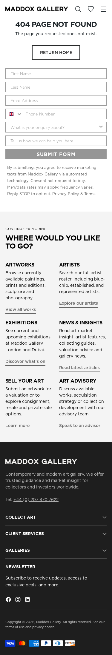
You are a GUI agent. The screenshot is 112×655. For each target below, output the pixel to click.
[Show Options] (101, 127)
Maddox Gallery (48, 621)
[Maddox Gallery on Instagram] (18, 600)
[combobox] (14, 114)
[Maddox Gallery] (36, 9)
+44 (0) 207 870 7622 (36, 500)
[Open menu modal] (103, 9)
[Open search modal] (78, 9)
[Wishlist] (91, 9)
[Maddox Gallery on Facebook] (9, 600)
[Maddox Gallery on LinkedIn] (28, 600)
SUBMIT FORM (56, 154)
